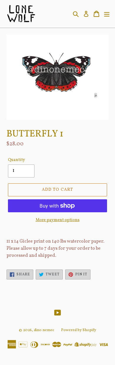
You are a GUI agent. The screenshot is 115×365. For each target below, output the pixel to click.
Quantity (16, 160)
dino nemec (44, 330)
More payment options (58, 220)
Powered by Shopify (78, 330)
